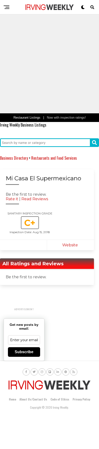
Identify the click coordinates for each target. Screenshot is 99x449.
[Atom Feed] (65, 372)
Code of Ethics (59, 399)
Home (12, 399)
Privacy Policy (81, 399)
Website (70, 245)
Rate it (12, 199)
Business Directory (14, 158)
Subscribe (24, 352)
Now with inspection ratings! (66, 117)
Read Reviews (34, 199)
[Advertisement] (49, 63)
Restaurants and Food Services (54, 158)
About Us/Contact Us (33, 399)
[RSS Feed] (73, 372)
